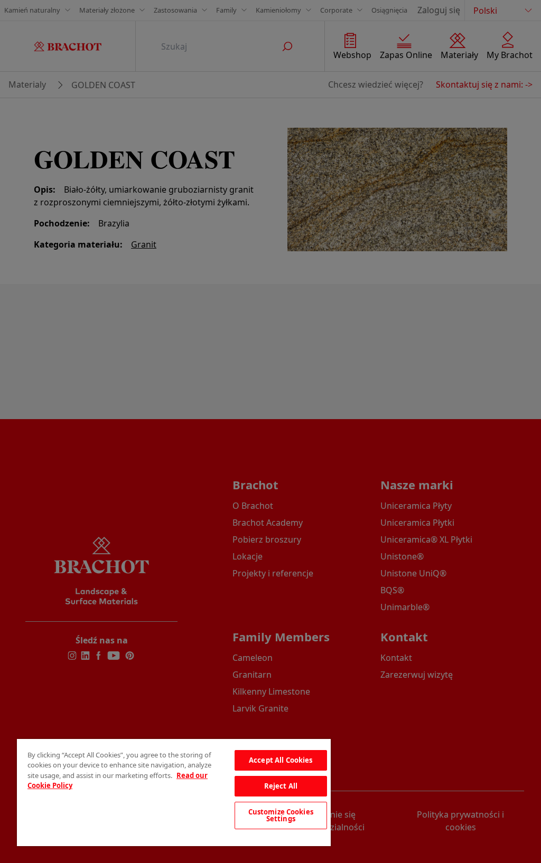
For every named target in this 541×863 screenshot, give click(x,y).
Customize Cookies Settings (280, 815)
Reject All (280, 786)
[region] (174, 792)
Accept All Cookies (280, 760)
